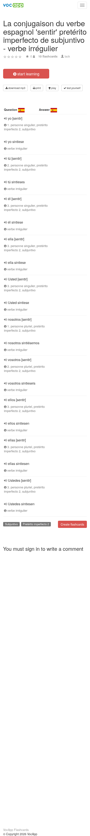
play (53, 88)
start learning (27, 73)
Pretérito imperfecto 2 (36, 524)
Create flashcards (72, 524)
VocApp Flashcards (16, 830)
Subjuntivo (11, 524)
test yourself (73, 88)
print (38, 88)
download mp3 (16, 88)
